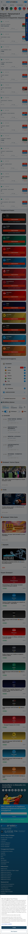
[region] (14, 914)
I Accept (14, 927)
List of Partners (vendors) (6, 924)
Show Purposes (14, 931)
